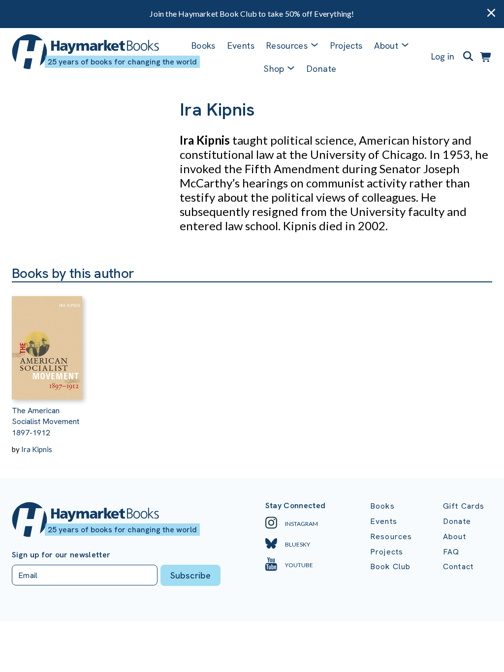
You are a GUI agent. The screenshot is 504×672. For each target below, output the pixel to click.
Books (203, 45)
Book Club (390, 566)
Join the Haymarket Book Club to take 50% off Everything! (252, 13)
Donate (321, 68)
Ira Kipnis (36, 449)
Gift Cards (464, 506)
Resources (287, 45)
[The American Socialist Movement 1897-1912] (47, 340)
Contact (458, 566)
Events (240, 45)
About (454, 536)
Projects (346, 45)
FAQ (451, 552)
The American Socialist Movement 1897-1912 (45, 421)
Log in (442, 56)
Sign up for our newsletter (61, 555)
